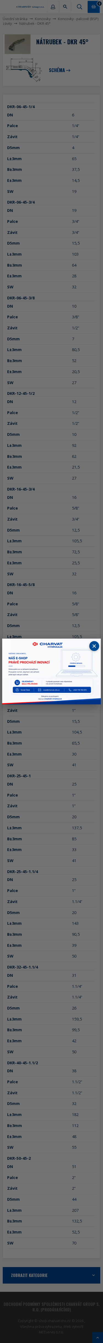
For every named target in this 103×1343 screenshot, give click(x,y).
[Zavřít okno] (94, 646)
